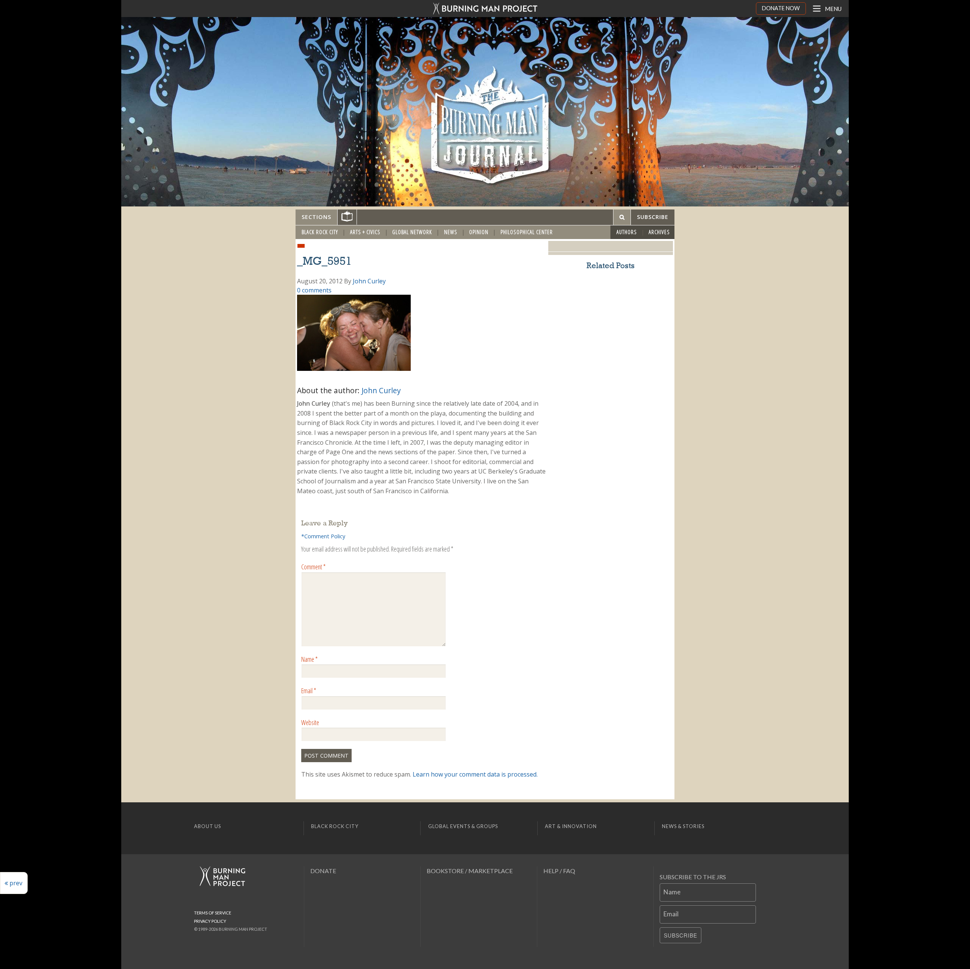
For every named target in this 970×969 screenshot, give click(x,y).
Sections (316, 216)
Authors (626, 232)
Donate (323, 870)
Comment (313, 566)
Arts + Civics (365, 232)
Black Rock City (320, 232)
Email (308, 690)
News (450, 232)
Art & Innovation (571, 826)
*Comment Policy (323, 536)
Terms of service (212, 912)
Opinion (478, 232)
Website (310, 722)
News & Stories (683, 826)
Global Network (412, 232)
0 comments (314, 290)
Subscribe (680, 935)
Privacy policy (210, 921)
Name (309, 659)
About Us (207, 826)
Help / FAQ (559, 870)
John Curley (369, 281)
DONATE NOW (781, 8)
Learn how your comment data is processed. (475, 774)
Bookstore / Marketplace (470, 870)
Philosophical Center (527, 232)
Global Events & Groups (463, 826)
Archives (659, 232)
